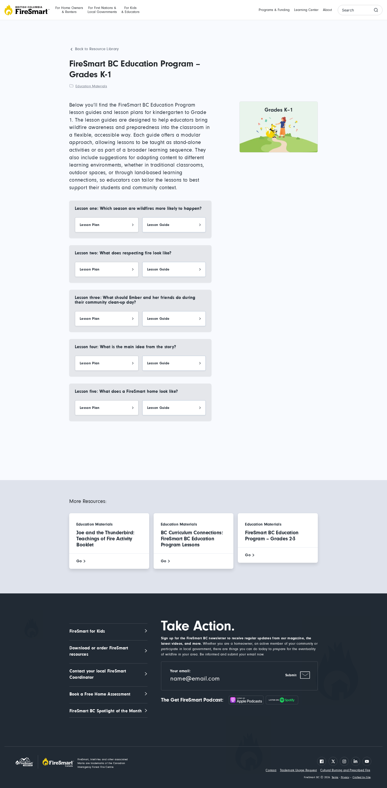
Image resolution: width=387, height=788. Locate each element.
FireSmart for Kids (87, 631)
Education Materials (91, 86)
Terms (335, 777)
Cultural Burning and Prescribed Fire (345, 770)
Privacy (345, 777)
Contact (271, 770)
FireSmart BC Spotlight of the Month (105, 711)
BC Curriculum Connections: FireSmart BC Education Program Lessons (192, 539)
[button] (69, 10)
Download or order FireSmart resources (99, 651)
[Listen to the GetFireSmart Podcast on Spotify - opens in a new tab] (282, 700)
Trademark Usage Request (298, 770)
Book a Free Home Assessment (99, 694)
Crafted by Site (362, 777)
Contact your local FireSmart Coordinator (98, 674)
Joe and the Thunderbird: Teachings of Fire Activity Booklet (105, 539)
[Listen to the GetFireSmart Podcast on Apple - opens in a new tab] (247, 700)
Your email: (180, 671)
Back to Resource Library (97, 49)
